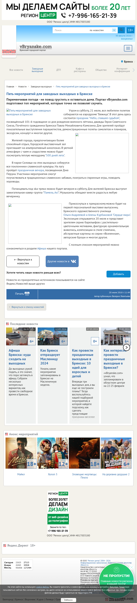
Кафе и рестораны (80, 70)
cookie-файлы (42, 586)
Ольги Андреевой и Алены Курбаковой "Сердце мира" (97, 215)
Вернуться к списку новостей (28, 307)
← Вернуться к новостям (23, 261)
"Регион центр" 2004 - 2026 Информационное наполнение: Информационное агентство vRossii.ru (106, 562)
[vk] (74, 261)
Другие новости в (58, 261)
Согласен (68, 600)
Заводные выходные (37, 70)
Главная (10, 86)
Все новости (16, 69)
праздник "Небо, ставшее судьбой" (97, 118)
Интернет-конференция (122, 70)
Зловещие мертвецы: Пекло (86, 469)
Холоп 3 (58, 468)
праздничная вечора (31, 170)
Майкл (26, 468)
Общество (101, 69)
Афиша (41, 248)
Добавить (118, 274)
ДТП (58, 69)
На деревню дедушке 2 (116, 468)
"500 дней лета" (54, 155)
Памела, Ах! (51, 192)
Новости (22, 86)
